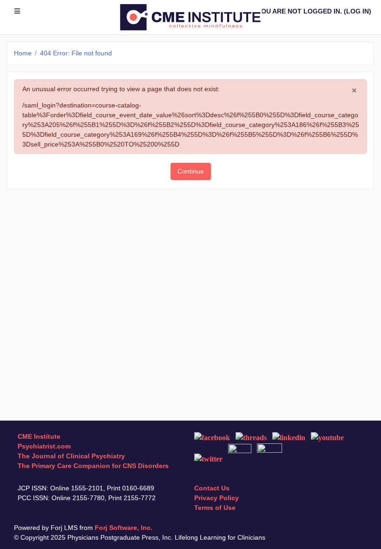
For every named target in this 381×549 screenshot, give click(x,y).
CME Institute (39, 436)
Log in (357, 11)
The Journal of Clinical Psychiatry (71, 456)
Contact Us (212, 488)
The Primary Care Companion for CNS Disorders (93, 465)
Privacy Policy (216, 498)
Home (23, 53)
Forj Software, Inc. (123, 527)
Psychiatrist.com (44, 446)
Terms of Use (215, 507)
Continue (190, 171)
